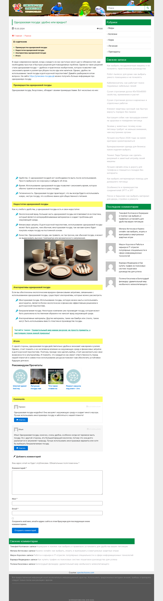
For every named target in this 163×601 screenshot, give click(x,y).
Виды (111, 28)
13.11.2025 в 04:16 (94, 429)
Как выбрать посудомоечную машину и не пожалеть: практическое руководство (128, 67)
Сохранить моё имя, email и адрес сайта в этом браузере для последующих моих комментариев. (51, 522)
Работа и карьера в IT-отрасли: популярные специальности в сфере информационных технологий (133, 250)
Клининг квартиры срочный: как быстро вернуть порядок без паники (127, 110)
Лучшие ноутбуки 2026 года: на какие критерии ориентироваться (126, 139)
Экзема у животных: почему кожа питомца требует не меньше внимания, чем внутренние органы (127, 129)
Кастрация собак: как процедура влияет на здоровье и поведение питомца (127, 119)
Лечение (113, 46)
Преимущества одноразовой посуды (31, 47)
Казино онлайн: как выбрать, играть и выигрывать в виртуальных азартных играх (77, 550)
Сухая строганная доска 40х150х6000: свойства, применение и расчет (126, 93)
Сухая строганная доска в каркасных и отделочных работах (127, 101)
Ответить (22, 420)
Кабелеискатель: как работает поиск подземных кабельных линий (125, 84)
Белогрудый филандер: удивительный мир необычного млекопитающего (134, 281)
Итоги (18, 56)
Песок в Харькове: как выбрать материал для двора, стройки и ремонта (128, 197)
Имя (14, 499)
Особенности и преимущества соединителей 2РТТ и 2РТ (122, 189)
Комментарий (19, 468)
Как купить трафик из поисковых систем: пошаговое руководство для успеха (77, 559)
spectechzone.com (85, 572)
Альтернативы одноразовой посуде (31, 53)
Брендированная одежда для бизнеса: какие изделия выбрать (126, 148)
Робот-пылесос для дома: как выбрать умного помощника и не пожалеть (126, 75)
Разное (28, 36)
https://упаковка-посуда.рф (41, 76)
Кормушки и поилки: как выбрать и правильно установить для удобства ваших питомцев (82, 546)
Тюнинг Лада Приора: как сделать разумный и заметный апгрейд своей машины (126, 158)
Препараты (114, 51)
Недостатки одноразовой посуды (30, 50)
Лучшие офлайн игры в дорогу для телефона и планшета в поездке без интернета (125, 170)
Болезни (112, 34)
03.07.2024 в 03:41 (94, 407)
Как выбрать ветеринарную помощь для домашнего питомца (127, 180)
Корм (111, 40)
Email (15, 508)
